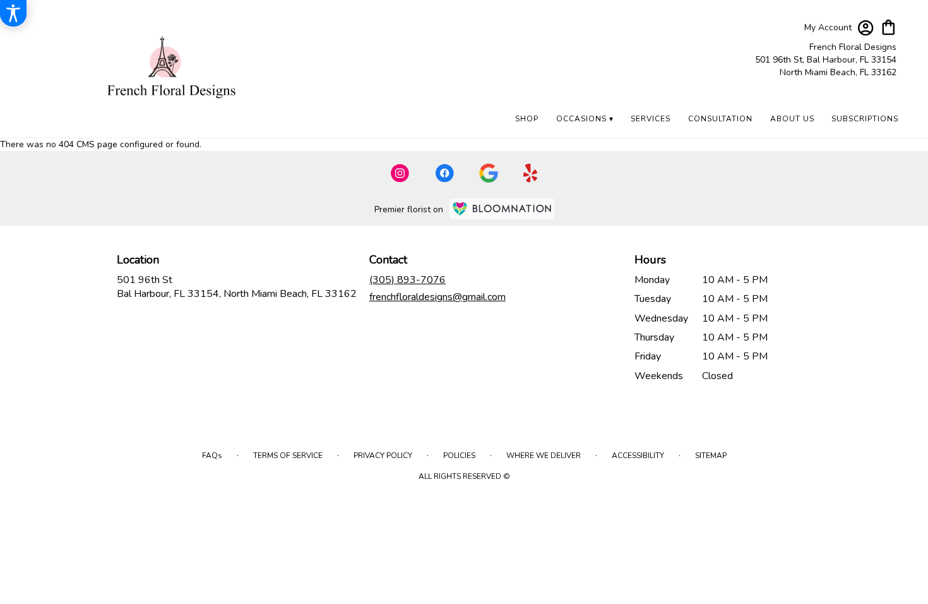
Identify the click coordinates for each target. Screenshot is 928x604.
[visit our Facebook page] (444, 173)
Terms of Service (288, 455)
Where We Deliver (543, 455)
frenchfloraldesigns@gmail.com (437, 297)
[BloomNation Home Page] (501, 208)
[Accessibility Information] (13, 13)
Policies (459, 455)
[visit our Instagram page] (400, 173)
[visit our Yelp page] (530, 173)
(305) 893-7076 (407, 280)
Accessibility (638, 455)
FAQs (212, 455)
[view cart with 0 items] (888, 26)
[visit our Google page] (489, 173)
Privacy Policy (383, 455)
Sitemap (711, 455)
